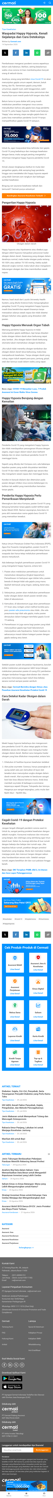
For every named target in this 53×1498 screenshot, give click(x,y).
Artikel (4, 1344)
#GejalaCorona (30, 919)
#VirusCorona (44, 919)
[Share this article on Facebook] (16, 53)
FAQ (3, 1333)
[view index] (49, 1154)
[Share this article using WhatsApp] (37, 53)
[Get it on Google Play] (26, 1378)
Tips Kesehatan (9, 29)
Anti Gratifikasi (34, 1350)
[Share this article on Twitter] (5, 53)
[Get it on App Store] (26, 1387)
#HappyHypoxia (8, 924)
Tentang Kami (7, 1327)
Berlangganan (42, 1450)
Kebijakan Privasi (35, 1333)
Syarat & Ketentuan (36, 1327)
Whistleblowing (34, 1344)
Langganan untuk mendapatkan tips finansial (22, 1445)
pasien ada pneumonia (19, 610)
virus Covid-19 (36, 79)
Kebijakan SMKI (34, 1339)
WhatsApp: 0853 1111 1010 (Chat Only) (18, 1306)
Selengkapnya (25, 1248)
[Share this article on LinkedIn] (26, 53)
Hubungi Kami (7, 1339)
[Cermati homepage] (11, 1480)
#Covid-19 (18, 919)
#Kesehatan (7, 919)
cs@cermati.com (19, 1280)
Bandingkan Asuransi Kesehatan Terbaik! (25, 196)
